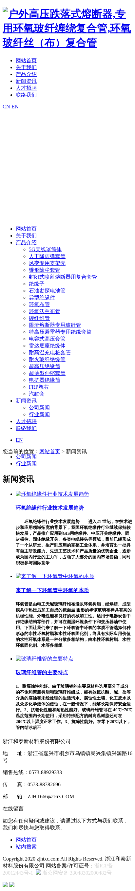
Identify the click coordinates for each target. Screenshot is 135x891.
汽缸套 (37, 394)
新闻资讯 (26, 81)
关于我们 (26, 67)
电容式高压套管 (47, 339)
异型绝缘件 (42, 297)
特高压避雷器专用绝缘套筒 (60, 332)
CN (6, 106)
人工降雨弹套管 (47, 256)
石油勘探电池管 (47, 290)
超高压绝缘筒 (44, 366)
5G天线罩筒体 (45, 249)
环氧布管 (39, 304)
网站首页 (26, 60)
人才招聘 (26, 88)
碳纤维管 (39, 318)
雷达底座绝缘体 (47, 345)
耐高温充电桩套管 (50, 352)
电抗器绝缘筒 (44, 380)
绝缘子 (37, 284)
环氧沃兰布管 (44, 311)
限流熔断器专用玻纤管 (55, 325)
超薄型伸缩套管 (47, 373)
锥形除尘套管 (44, 270)
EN (15, 106)
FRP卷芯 (39, 387)
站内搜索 (26, 846)
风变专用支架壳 (47, 263)
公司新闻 (39, 407)
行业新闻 (39, 414)
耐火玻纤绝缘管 (47, 359)
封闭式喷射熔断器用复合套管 (63, 277)
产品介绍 (26, 74)
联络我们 (26, 95)
